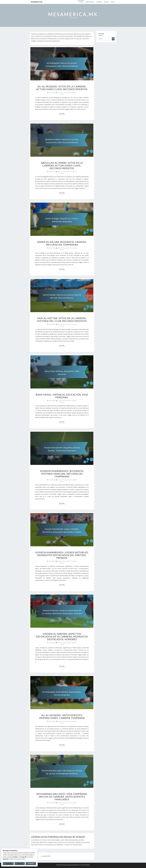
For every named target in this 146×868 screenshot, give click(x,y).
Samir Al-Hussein (62, 92)
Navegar (106, 2)
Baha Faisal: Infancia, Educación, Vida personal (62, 396)
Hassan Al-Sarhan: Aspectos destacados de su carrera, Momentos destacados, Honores (62, 636)
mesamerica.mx (36, 2)
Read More (62, 113)
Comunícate (99, 2)
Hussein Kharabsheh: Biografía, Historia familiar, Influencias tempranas (62, 474)
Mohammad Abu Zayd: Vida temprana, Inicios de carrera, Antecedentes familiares (61, 797)
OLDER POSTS (46, 856)
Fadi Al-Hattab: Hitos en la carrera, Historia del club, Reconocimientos (62, 319)
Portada (81, 2)
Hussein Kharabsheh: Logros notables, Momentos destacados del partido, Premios (62, 555)
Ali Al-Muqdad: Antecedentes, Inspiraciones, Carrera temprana (62, 716)
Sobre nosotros (89, 2)
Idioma (112, 2)
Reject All (19, 863)
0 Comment (73, 92)
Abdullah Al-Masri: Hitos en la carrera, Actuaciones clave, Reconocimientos (62, 165)
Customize (8, 863)
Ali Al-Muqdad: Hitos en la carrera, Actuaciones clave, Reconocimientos (62, 88)
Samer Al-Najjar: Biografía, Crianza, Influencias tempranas (62, 243)
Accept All (31, 863)
